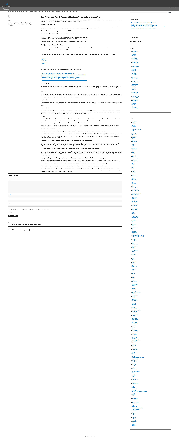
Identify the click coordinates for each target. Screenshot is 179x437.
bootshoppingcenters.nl (6, 6)
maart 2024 (134, 91)
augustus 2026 (135, 51)
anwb (133, 166)
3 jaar (133, 138)
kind (133, 276)
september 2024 (135, 82)
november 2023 (135, 96)
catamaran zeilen (135, 216)
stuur (133, 372)
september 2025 (135, 66)
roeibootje (134, 345)
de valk (133, 223)
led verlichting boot (136, 292)
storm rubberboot (136, 371)
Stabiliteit (43, 59)
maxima (134, 303)
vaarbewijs (134, 384)
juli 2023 (134, 101)
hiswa (133, 253)
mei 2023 (134, 104)
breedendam (134, 209)
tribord (133, 382)
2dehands (134, 137)
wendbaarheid (10, 25)
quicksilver (134, 337)
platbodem (134, 334)
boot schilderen (135, 190)
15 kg (133, 132)
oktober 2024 (135, 81)
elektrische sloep (135, 238)
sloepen (134, 354)
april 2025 (134, 73)
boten (133, 200)
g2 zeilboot (134, 240)
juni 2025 (134, 70)
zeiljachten (134, 418)
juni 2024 (134, 86)
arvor (133, 167)
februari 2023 (135, 108)
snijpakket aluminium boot (138, 357)
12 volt (133, 127)
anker (133, 163)
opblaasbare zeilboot (136, 321)
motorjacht (134, 312)
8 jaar (133, 152)
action (133, 153)
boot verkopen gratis (136, 193)
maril (133, 297)
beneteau (134, 179)
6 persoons (134, 149)
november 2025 (135, 63)
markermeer (134, 299)
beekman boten (135, 176)
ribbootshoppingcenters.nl (25, 23)
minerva (134, 304)
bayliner (134, 172)
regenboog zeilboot (136, 340)
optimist (134, 325)
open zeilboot (135, 323)
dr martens (134, 229)
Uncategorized (135, 383)
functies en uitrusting (29, 22)
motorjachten (135, 314)
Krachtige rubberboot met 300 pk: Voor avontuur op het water (144, 25)
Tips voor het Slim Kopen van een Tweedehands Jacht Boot (143, 22)
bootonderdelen (135, 195)
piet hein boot (135, 330)
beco (133, 174)
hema (133, 251)
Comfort (43, 63)
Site (9, 203)
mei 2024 (134, 88)
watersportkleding (136, 409)
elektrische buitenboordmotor (138, 235)
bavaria (133, 171)
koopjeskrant (135, 284)
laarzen (133, 287)
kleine (133, 280)
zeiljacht (134, 417)
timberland (134, 378)
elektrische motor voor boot (138, 236)
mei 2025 (134, 71)
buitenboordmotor (136, 210)
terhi (133, 376)
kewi (133, 274)
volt (133, 397)
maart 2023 (134, 107)
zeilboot (134, 413)
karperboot (134, 272)
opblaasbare (134, 318)
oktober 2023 (135, 97)
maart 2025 (134, 74)
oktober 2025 (135, 65)
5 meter (133, 144)
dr (132, 228)
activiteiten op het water (12, 22)
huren (133, 257)
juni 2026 (134, 54)
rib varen (134, 341)
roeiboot (134, 344)
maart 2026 (134, 58)
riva (133, 342)
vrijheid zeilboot (135, 402)
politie (133, 335)
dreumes (134, 231)
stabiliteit (15, 24)
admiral (133, 155)
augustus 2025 (135, 67)
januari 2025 (134, 77)
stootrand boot (135, 369)
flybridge (134, 239)
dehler (133, 225)
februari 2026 (135, 59)
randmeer (134, 338)
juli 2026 (134, 52)
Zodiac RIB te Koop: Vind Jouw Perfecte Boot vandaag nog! (143, 28)
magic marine (135, 295)
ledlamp (134, 293)
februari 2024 (135, 92)
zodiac (133, 424)
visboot (133, 394)
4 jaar (133, 140)
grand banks (134, 246)
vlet (133, 395)
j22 (132, 265)
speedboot (134, 360)
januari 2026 (134, 61)
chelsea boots (135, 217)
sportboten (134, 365)
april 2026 (134, 57)
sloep (133, 353)
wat (133, 405)
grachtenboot (135, 244)
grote (133, 247)
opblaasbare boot (135, 319)
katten (133, 273)
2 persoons (134, 136)
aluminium (134, 160)
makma (133, 296)
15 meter (134, 133)
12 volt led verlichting (136, 129)
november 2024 (135, 80)
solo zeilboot (134, 359)
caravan (133, 213)
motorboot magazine (136, 310)
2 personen (134, 134)
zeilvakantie (134, 421)
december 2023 (135, 95)
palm (133, 326)
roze (133, 346)
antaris (133, 164)
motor (133, 307)
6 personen (134, 148)
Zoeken (169, 12)
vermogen (23, 24)
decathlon (134, 224)
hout (133, 255)
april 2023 (134, 106)
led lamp (134, 289)
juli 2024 (134, 85)
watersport (134, 406)
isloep (133, 263)
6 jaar (133, 145)
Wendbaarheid (44, 60)
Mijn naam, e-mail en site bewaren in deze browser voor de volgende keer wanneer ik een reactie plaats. (29, 209)
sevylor (133, 352)
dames (133, 221)
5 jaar (133, 142)
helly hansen (135, 250)
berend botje (135, 180)
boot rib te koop (18, 22)
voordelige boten (135, 399)
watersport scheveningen (137, 408)
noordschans (135, 316)
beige (133, 178)
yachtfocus (134, 410)
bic (132, 182)
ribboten (9, 24)
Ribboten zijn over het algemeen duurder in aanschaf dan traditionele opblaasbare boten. (58, 73)
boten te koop (135, 201)
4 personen (134, 141)
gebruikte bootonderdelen (137, 242)
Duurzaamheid (44, 62)
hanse (133, 248)
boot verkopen (135, 191)
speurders (134, 364)
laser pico (134, 288)
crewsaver (134, 220)
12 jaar (133, 125)
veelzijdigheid (19, 24)
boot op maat (135, 189)
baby (133, 168)
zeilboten (134, 414)
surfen (133, 374)
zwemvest (134, 425)
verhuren (134, 390)
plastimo (134, 333)
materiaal (16, 23)
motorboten (134, 311)
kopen (133, 285)
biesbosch (134, 183)
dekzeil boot (134, 227)
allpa (133, 159)
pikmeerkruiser (135, 331)
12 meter (134, 126)
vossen (133, 401)
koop (133, 282)
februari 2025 (135, 76)
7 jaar (133, 151)
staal (133, 367)
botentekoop (135, 208)
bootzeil (134, 198)
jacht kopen (134, 266)
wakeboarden (135, 403)
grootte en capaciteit (11, 23)
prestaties (19, 23)
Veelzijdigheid (44, 58)
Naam (9, 194)
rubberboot (10, 20)
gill (133, 243)
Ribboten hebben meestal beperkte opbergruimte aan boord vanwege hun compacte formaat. (59, 76)
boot (133, 186)
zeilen (133, 416)
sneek (133, 356)
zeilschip (134, 420)
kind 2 (133, 277)
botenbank (134, 202)
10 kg (133, 122)
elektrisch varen (135, 234)
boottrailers (134, 197)
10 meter (134, 123)
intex (133, 262)
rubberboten (134, 349)
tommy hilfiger (135, 379)
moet (133, 306)
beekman (134, 175)
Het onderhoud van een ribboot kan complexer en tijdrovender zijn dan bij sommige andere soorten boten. (62, 77)
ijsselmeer (134, 259)
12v (133, 130)
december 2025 (135, 62)
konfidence (134, 281)
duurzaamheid (23, 22)
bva (133, 212)
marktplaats (134, 300)
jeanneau (134, 269)
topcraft (134, 380)
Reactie (10, 180)
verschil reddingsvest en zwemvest (139, 391)
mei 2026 (134, 55)
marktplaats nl (135, 301)
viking (133, 393)
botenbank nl (135, 204)
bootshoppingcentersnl (11, 17)
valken (133, 387)
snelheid (12, 24)
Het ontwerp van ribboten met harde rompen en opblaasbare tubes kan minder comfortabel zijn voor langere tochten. (64, 74)
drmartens (134, 232)
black (133, 185)
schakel (133, 350)
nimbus (133, 315)
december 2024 (135, 78)
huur (133, 258)
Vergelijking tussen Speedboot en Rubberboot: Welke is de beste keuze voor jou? (148, 26)
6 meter (133, 147)
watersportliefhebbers (28, 24)
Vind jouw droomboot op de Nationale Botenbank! (141, 24)
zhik (133, 422)
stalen (133, 368)
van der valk (134, 388)
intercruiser (134, 261)
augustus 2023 (135, 100)
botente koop (135, 206)
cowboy (133, 219)
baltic (133, 170)
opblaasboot (134, 322)
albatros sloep (135, 157)
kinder (133, 278)
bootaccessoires (135, 194)
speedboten (134, 361)
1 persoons (134, 121)
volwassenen (135, 398)
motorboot (134, 308)
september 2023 (135, 99)
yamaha (133, 412)
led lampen (134, 291)
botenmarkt (134, 205)
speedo (133, 363)
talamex (134, 375)
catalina (134, 214)
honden (133, 254)
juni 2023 (134, 103)
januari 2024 (134, 93)
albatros (134, 156)
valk (133, 386)
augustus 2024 (135, 84)
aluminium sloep (135, 161)
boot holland (135, 187)
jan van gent (134, 267)
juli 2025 (134, 69)
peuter (133, 329)
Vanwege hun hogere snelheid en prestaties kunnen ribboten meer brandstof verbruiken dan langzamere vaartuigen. (64, 78)
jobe (133, 270)
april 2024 (134, 89)
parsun (133, 327)
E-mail (9, 199)
